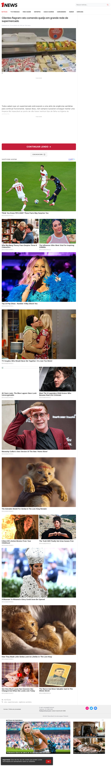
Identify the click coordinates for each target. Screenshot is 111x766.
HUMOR (71, 12)
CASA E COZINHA (49, 12)
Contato (5, 709)
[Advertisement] (39, 91)
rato (5, 702)
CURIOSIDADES (61, 12)
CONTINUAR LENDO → (39, 146)
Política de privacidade (15, 709)
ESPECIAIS (80, 12)
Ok (48, 761)
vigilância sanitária (25, 702)
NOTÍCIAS (4, 12)
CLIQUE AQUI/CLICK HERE (59, 711)
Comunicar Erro (37, 154)
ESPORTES (37, 12)
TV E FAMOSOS (15, 12)
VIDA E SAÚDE (27, 12)
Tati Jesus (28, 25)
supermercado (13, 702)
